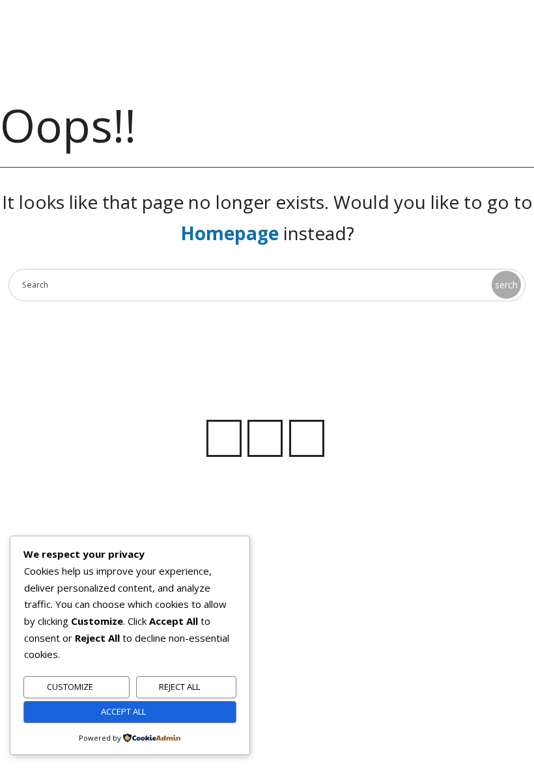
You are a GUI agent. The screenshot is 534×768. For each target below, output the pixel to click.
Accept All (123, 711)
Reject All (179, 687)
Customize (70, 687)
